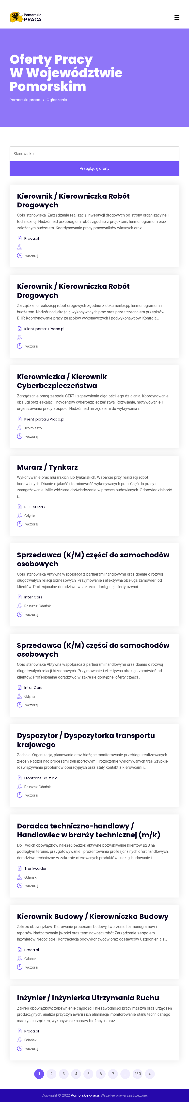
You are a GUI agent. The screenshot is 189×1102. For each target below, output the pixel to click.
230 (137, 1074)
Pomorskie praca (25, 99)
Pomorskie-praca (85, 1095)
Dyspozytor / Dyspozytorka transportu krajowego (86, 740)
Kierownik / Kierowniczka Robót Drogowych (73, 200)
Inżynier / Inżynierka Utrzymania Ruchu (88, 998)
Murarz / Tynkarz (47, 467)
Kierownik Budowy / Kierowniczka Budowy (93, 916)
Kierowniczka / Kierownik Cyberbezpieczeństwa (62, 381)
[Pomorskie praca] (26, 17)
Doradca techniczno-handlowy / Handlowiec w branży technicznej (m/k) (88, 830)
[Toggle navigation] (176, 17)
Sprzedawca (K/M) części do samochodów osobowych (93, 559)
